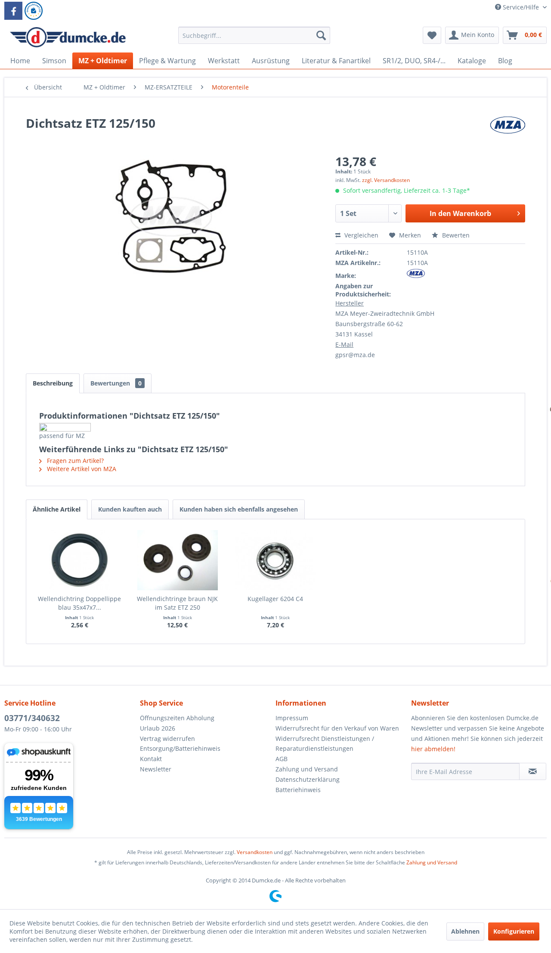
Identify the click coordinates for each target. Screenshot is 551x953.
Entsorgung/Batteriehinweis (180, 748)
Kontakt (151, 759)
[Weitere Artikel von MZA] (507, 132)
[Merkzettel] (432, 35)
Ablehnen (465, 931)
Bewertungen (116, 383)
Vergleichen (360, 235)
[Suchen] (321, 35)
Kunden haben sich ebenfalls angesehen (239, 509)
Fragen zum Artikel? (74, 460)
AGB (282, 759)
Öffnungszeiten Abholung (177, 718)
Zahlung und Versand (307, 769)
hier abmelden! (433, 749)
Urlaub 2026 (157, 728)
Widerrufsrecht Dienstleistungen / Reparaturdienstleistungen (325, 743)
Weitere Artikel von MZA (80, 469)
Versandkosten (254, 852)
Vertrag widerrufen (167, 738)
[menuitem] (254, 39)
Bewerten (455, 235)
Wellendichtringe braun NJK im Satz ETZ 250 (177, 603)
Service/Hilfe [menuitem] (521, 7)
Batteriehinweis (298, 790)
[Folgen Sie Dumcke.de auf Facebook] (13, 11)
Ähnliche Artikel (56, 509)
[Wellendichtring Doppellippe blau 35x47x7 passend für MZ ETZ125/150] (79, 560)
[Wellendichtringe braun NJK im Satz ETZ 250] (177, 560)
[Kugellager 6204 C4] (275, 560)
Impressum (292, 718)
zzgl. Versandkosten (386, 180)
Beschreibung (53, 383)
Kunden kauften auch (130, 509)
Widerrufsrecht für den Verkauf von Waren (337, 728)
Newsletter (155, 769)
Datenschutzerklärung (308, 779)
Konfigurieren (513, 931)
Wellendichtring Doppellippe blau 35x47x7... (79, 603)
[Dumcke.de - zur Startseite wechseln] (68, 37)
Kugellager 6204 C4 (275, 599)
